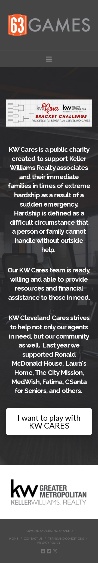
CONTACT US (33, 538)
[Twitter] (49, 551)
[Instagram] (55, 551)
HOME (13, 538)
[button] (49, 59)
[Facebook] (43, 551)
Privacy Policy (48, 542)
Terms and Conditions (66, 538)
